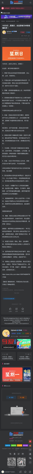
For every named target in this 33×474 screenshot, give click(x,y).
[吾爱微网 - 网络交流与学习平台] (16, 434)
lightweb (9, 31)
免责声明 (13, 445)
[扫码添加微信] (30, 458)
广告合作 (19, 445)
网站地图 (25, 445)
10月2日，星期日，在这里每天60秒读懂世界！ (16, 26)
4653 (14, 333)
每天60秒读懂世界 (10, 21)
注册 (23, 397)
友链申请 (8, 445)
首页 (3, 21)
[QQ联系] (30, 454)
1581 (19, 333)
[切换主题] (30, 462)
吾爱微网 (17, 448)
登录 (12, 397)
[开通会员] (30, 445)
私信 (29, 32)
